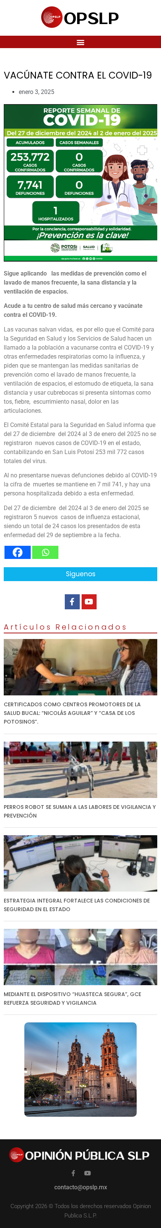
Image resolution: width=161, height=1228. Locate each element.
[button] (81, 42)
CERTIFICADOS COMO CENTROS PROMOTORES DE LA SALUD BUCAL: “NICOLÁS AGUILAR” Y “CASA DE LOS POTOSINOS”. (72, 713)
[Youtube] (89, 601)
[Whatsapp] (45, 552)
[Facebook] (17, 552)
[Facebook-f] (72, 601)
